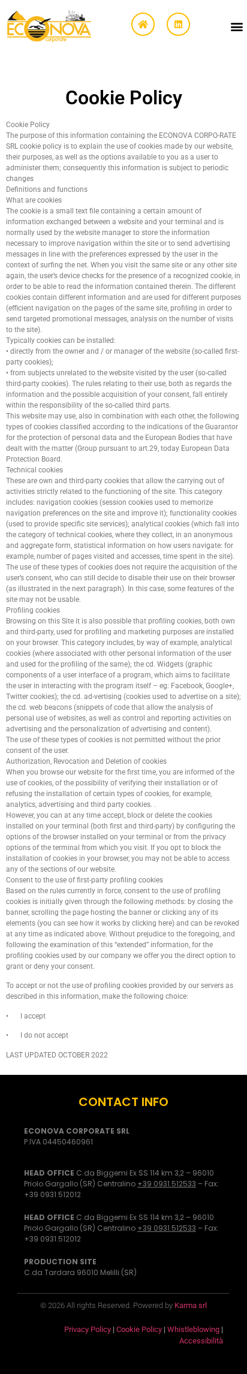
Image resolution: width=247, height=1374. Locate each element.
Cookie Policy (139, 1329)
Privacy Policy (87, 1329)
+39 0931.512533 (166, 1184)
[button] (237, 26)
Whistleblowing (193, 1329)
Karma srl (190, 1305)
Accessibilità (201, 1340)
